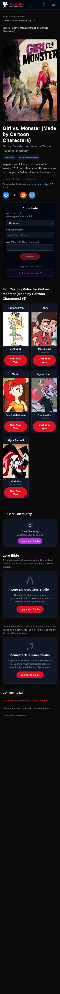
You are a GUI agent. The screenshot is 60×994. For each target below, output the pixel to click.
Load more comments (14, 715)
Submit (30, 256)
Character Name (15, 229)
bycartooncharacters (30, 184)
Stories (21, 16)
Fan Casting (9, 16)
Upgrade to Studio (30, 541)
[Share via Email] (32, 195)
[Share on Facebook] (6, 195)
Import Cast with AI (32, 273)
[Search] (44, 5)
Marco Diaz (44, 348)
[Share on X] (14, 195)
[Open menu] (53, 5)
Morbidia (16, 481)
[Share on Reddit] (23, 195)
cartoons (9, 157)
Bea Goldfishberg (16, 415)
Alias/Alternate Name (22, 242)
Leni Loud (16, 348)
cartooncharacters (28, 157)
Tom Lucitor (44, 415)
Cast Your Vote (15, 360)
